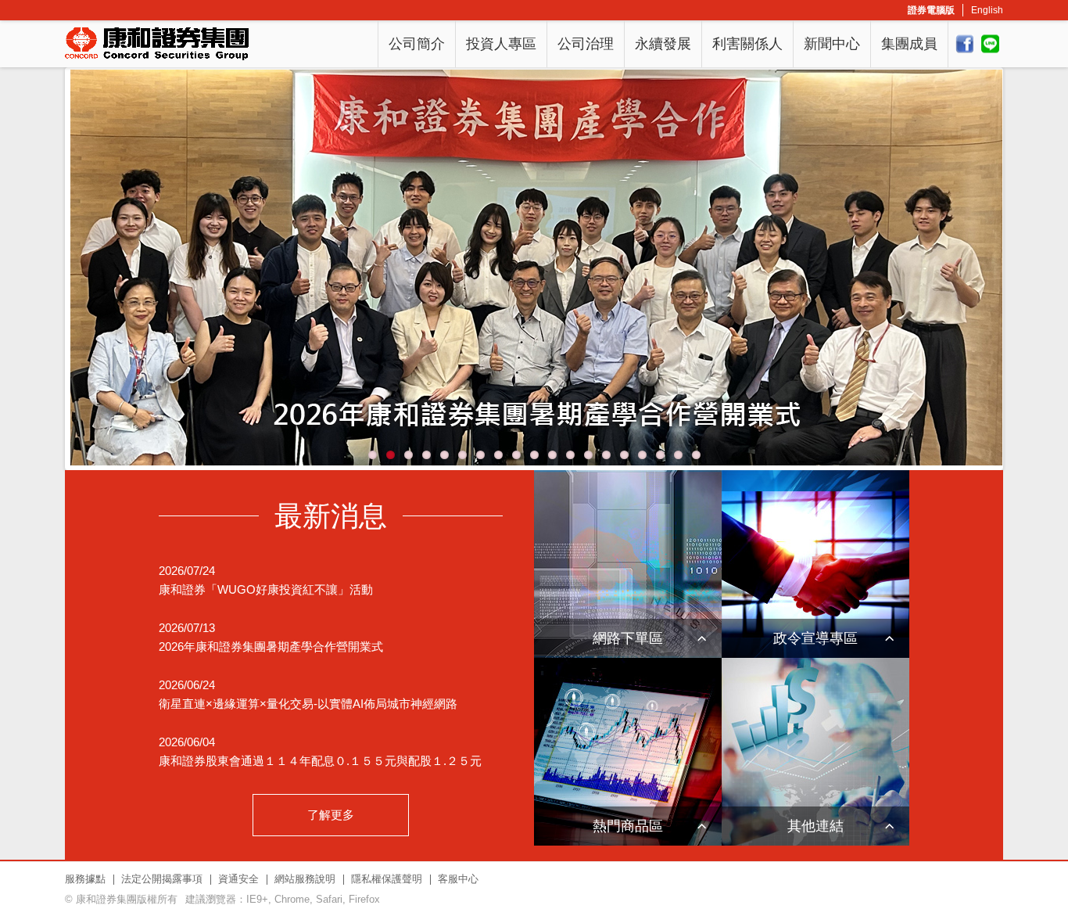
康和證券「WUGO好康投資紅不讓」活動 (266, 589)
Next (976, 271)
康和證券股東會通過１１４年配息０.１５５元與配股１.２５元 (320, 760)
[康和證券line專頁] (990, 43)
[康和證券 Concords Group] (157, 44)
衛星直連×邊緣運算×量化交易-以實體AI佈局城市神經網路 (308, 703)
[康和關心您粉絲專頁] (964, 43)
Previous (91, 271)
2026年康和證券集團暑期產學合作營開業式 (271, 646)
